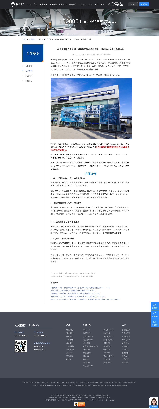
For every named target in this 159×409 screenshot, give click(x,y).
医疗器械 (86, 343)
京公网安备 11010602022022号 (100, 397)
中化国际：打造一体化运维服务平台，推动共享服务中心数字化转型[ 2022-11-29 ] (80, 287)
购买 (90, 4)
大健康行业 (107, 346)
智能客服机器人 (84, 383)
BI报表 (68, 359)
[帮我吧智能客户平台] (17, 4)
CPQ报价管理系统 (121, 385)
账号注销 (125, 362)
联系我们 (125, 352)
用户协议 (53, 395)
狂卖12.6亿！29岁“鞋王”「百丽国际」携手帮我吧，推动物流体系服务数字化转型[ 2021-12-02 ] (85, 299)
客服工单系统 (55, 383)
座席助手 (69, 352)
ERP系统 (50, 385)
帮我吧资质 (126, 339)
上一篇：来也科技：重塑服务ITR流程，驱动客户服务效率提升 (73, 273)
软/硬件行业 (87, 333)
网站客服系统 (122, 383)
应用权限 (74, 395)
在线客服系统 (74, 383)
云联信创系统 (92, 385)
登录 (132, 4)
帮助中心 (82, 4)
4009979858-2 (21, 335)
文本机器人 (70, 346)
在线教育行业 (108, 336)
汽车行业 (86, 349)
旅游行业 (106, 359)
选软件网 (43, 385)
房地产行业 (107, 362)
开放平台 (72, 4)
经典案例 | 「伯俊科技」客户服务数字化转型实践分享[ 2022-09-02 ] (75, 293)
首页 (29, 4)
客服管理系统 (27, 383)
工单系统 (69, 339)
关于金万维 (126, 333)
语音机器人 (70, 349)
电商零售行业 (108, 330)
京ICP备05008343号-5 (82, 397)
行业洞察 (29, 81)
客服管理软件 (132, 383)
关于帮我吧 (126, 330)
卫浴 (95, 346)
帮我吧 (109, 255)
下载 (96, 4)
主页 (24, 39)
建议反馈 (125, 359)
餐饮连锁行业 (88, 339)
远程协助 (69, 333)
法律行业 (86, 359)
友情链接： (35, 385)
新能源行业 (87, 352)
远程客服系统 (94, 383)
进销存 (71, 385)
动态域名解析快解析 (81, 385)
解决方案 (43, 4)
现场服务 (69, 343)
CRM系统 (57, 385)
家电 (91, 346)
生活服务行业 (108, 339)
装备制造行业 (88, 336)
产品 (35, 4)
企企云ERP (110, 385)
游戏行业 (106, 333)
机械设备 (86, 356)
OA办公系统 (64, 385)
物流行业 (106, 349)
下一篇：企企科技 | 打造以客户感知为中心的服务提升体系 (72, 276)
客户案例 (53, 4)
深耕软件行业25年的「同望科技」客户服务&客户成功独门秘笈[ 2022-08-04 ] (78, 296)
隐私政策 (68, 395)
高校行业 (106, 343)
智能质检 (69, 356)
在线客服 (69, 330)
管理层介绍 (126, 336)
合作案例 (32, 39)
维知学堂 (63, 4)
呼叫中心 (69, 336)
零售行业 (86, 330)
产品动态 (29, 76)
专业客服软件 (104, 383)
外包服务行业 (88, 365)
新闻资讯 (29, 66)
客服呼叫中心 (36, 383)
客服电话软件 (65, 383)
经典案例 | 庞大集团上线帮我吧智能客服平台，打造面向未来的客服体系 (65, 39)
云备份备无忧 (102, 385)
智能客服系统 (46, 383)
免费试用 (144, 4)
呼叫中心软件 (113, 383)
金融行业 (106, 352)
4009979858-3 (40, 335)
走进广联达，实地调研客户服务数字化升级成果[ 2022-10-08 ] (73, 290)
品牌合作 (125, 356)
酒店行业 (86, 362)
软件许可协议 (61, 395)
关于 (102, 4)
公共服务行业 (108, 356)
